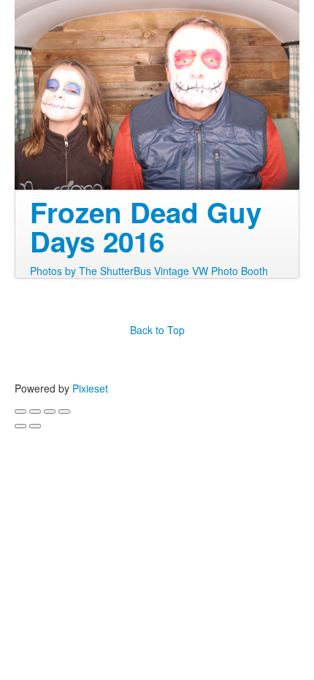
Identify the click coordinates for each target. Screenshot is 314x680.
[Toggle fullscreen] (49, 411)
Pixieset (90, 388)
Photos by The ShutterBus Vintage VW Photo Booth (149, 270)
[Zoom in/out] (64, 411)
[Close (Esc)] (20, 411)
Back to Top (157, 329)
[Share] (35, 411)
